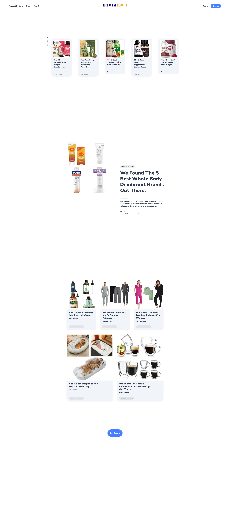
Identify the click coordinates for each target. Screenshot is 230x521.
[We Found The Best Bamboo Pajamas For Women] (149, 304)
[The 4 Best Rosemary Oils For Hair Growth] (81, 304)
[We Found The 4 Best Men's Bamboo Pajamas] (115, 304)
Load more (115, 433)
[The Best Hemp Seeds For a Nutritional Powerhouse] (88, 58)
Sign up (216, 6)
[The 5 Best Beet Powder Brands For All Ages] (168, 56)
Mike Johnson (58, 74)
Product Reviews (16, 6)
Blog (28, 6)
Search (36, 6)
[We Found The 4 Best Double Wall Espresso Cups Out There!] (140, 368)
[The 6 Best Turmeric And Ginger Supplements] (61, 58)
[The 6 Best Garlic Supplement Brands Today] (141, 58)
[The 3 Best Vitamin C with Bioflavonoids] (115, 56)
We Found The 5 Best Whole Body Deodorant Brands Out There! (142, 182)
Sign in (205, 6)
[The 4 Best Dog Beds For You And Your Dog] (89, 368)
